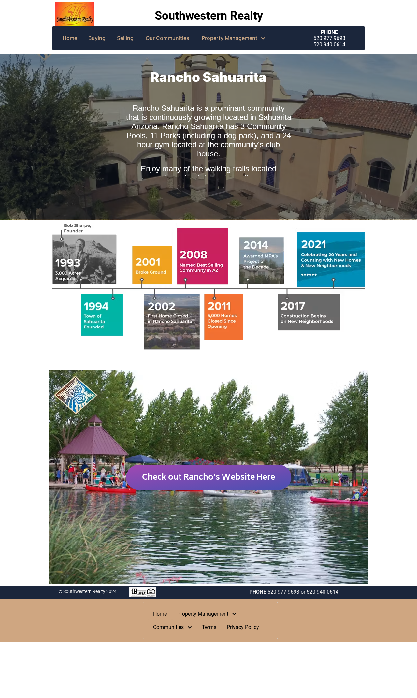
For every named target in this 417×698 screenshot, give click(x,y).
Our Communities (167, 38)
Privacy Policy (243, 627)
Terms (209, 627)
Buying (97, 38)
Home (70, 38)
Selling (125, 38)
